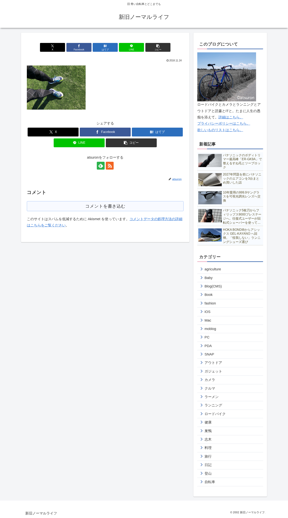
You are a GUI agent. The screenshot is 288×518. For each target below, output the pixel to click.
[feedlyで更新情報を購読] (101, 166)
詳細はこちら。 (230, 117)
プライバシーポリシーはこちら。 (223, 123)
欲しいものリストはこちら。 (220, 130)
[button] (157, 47)
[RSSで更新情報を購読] (110, 166)
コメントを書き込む (105, 206)
